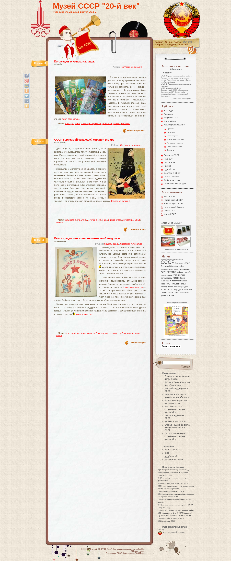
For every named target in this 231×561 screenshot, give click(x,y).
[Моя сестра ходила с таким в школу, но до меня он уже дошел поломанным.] (183, 247)
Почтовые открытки (175, 143)
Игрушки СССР (171, 117)
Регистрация (171, 449)
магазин (183, 281)
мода (163, 284)
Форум (187, 42)
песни (170, 287)
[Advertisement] (95, 73)
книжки (111, 220)
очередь (164, 287)
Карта (177, 42)
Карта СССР (170, 214)
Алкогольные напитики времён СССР (177, 505)
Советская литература (131, 145)
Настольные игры (177, 421)
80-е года (168, 110)
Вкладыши (171, 132)
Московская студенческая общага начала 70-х (175, 409)
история (177, 278)
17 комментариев (137, 229)
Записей (171, 456)
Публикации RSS (113, 553)
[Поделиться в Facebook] (27, 76)
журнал (164, 275)
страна (181, 292)
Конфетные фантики (175, 139)
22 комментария (137, 343)
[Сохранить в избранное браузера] (27, 106)
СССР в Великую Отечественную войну (177, 510)
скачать (91, 333)
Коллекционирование (131, 67)
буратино (81, 220)
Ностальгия (169, 162)
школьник (125, 123)
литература (128, 220)
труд (187, 292)
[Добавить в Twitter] (27, 96)
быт (177, 266)
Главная (158, 42)
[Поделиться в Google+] (27, 81)
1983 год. (166, 507)
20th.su (134, 551)
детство (91, 220)
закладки (69, 123)
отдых (183, 284)
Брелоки (170, 129)
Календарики (172, 136)
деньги (187, 269)
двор (182, 269)
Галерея (158, 44)
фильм (164, 295)
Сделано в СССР (172, 173)
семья (163, 292)
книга (83, 333)
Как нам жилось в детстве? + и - (174, 483)
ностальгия (173, 283)
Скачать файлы (111, 244)
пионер (177, 287)
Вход (167, 453)
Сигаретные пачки (174, 146)
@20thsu (166, 532)
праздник (184, 287)
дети (67, 333)
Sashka (141, 549)
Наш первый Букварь (174, 207)
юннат (59, 335)
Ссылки (184, 44)
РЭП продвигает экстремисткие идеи (175, 470)
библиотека (70, 220)
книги (77, 123)
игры (170, 278)
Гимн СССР (169, 211)
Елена (168, 376)
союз (176, 292)
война (181, 266)
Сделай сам (169, 169)
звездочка (75, 333)
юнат (137, 333)
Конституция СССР (173, 203)
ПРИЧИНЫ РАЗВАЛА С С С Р (172, 491)
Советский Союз (168, 266)
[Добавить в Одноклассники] (27, 91)
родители (188, 290)
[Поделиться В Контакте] (27, 101)
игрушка (181, 275)
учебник (122, 333)
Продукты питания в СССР (173, 518)
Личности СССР (171, 155)
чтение (116, 123)
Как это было (170, 121)
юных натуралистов (133, 287)
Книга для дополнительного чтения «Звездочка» (87, 238)
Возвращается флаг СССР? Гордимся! (176, 513)
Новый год (178, 259)
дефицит (180, 272)
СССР (137, 220)
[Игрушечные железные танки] (183, 235)
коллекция (107, 123)
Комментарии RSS (131, 553)
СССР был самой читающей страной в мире (84, 139)
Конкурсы (171, 44)
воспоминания (167, 269)
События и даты (172, 180)
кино (183, 278)
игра (175, 275)
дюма (98, 220)
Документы (169, 114)
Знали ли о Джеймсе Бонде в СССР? (175, 516)
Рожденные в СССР (173, 200)
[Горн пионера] (168, 235)
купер (118, 220)
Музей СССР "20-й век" (96, 6)
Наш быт (168, 159)
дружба (188, 272)
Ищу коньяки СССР (168, 521)
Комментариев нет (136, 130)
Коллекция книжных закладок (74, 61)
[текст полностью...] (71, 119)
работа (173, 290)
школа (170, 295)
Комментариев (174, 460)
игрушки (164, 278)
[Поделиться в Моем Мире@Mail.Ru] (27, 86)
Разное (167, 166)
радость (179, 290)
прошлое (165, 289)
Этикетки (170, 150)
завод (169, 275)
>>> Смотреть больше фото (176, 249)
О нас (168, 42)
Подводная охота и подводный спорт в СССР (177, 428)
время (176, 269)
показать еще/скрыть (183, 98)
